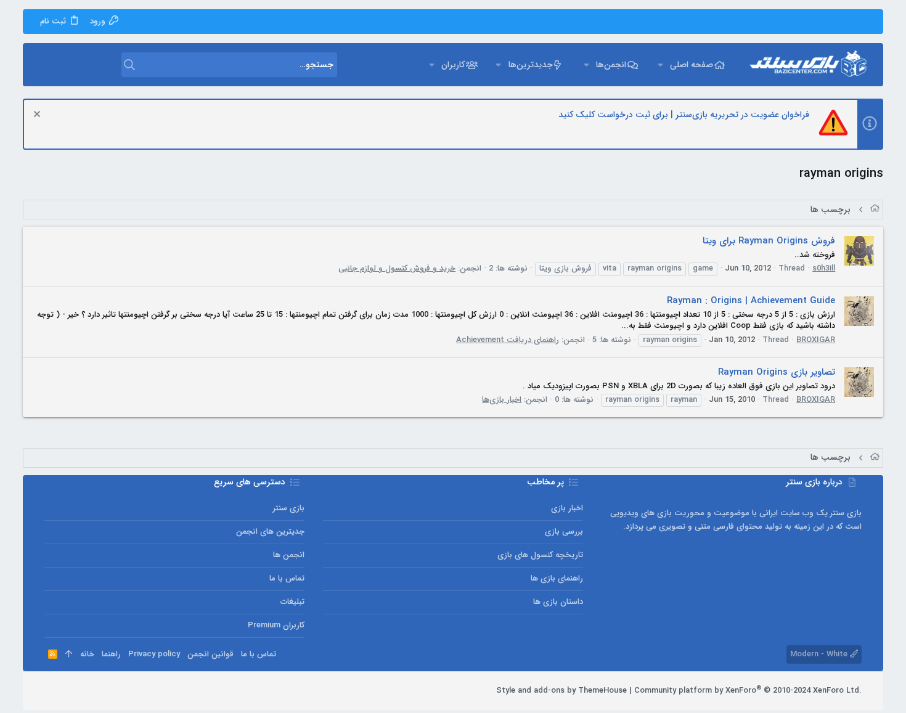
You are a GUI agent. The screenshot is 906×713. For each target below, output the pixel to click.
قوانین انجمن (210, 654)
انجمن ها (288, 554)
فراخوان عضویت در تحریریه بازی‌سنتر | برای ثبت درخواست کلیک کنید (683, 114)
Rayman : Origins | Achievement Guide (751, 300)
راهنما (111, 654)
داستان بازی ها (558, 601)
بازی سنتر (288, 508)
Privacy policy (154, 654)
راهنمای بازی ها (557, 578)
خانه (87, 654)
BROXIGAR (815, 339)
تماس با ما (286, 578)
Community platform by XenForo (748, 690)
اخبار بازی (567, 508)
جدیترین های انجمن (270, 531)
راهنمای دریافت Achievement (507, 339)
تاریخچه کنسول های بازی (540, 554)
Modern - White (820, 654)
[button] (660, 65)
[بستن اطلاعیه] (38, 115)
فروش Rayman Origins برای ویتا (769, 241)
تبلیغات (292, 601)
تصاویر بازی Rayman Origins (776, 372)
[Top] (68, 654)
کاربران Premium (276, 625)
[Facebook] (105, 691)
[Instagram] (86, 691)
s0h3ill (823, 268)
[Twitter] (68, 691)
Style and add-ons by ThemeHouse (561, 690)
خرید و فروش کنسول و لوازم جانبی (396, 268)
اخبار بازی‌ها (501, 399)
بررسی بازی (564, 531)
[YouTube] (49, 691)
